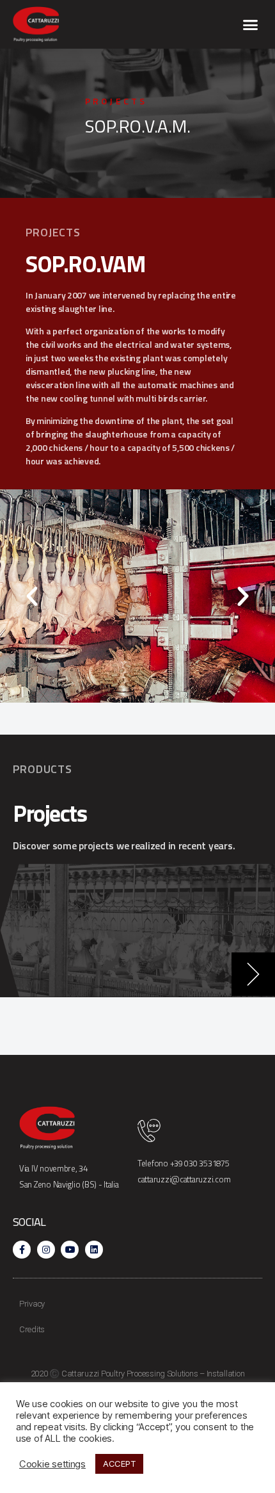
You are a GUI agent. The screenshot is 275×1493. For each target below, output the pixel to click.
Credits (32, 1329)
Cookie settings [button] (52, 1464)
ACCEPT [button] (119, 1463)
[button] (250, 24)
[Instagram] (46, 1250)
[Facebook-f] (22, 1250)
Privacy (32, 1304)
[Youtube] (70, 1250)
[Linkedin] (94, 1250)
